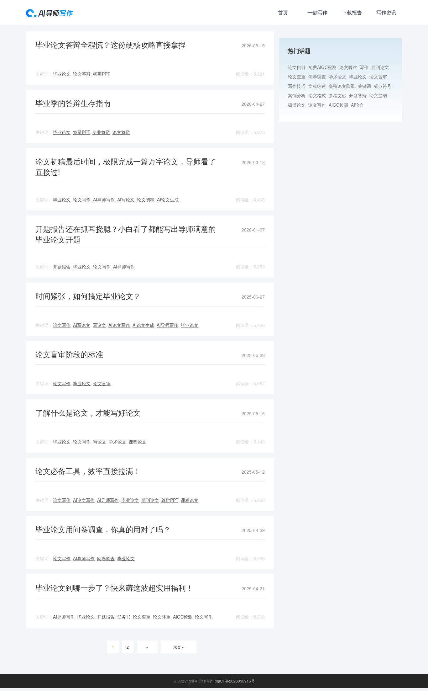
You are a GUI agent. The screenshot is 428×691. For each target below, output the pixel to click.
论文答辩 (82, 74)
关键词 (364, 86)
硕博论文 (296, 105)
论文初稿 (145, 199)
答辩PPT (101, 74)
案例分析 (296, 95)
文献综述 (317, 86)
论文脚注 (348, 67)
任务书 (123, 617)
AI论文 (357, 105)
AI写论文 (125, 199)
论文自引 (296, 67)
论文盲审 (102, 383)
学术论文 (117, 442)
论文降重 (161, 617)
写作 (364, 67)
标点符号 (382, 86)
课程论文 (137, 442)
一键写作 (317, 12)
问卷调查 (106, 558)
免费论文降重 (342, 86)
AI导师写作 (104, 199)
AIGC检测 (182, 617)
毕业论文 (61, 74)
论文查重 (141, 617)
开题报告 (61, 266)
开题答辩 (358, 95)
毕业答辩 (101, 132)
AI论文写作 (119, 325)
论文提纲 (378, 95)
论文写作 (82, 199)
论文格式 (317, 95)
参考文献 (337, 95)
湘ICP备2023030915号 (235, 680)
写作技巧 (296, 86)
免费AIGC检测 (322, 67)
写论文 (99, 325)
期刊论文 (150, 500)
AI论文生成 (168, 199)
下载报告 (352, 12)
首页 (283, 12)
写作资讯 (386, 12)
